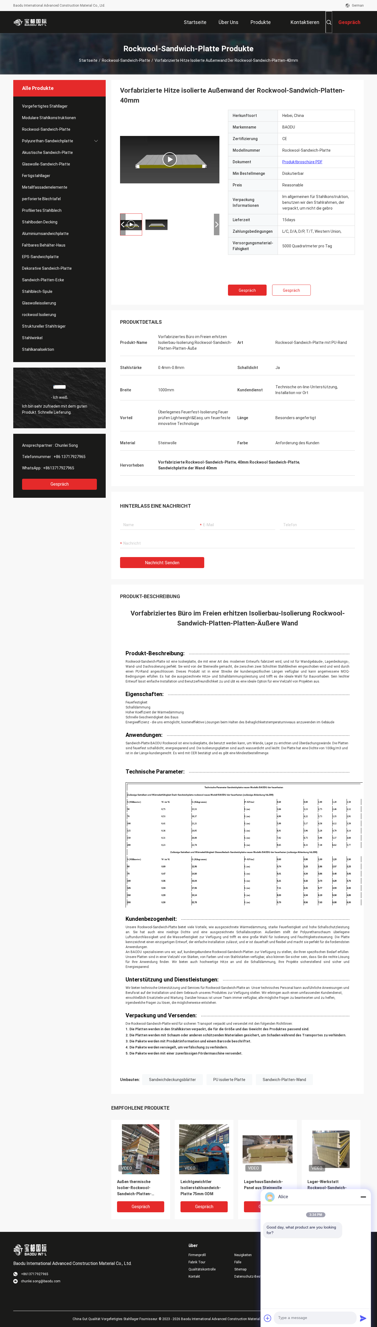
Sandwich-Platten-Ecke (43, 280)
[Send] (363, 1318)
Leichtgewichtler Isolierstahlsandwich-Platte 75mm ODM (200, 1187)
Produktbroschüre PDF (302, 162)
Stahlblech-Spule (37, 291)
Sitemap (240, 1269)
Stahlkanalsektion (38, 349)
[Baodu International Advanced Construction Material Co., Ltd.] (31, 22)
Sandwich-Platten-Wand (284, 1079)
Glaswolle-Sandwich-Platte (46, 164)
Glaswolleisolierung (39, 303)
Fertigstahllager (36, 175)
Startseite (88, 60)
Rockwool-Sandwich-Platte (126, 60)
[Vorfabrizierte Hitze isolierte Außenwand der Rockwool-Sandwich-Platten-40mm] (169, 159)
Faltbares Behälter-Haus (43, 245)
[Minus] (363, 1197)
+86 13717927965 (70, 456)
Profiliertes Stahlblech (42, 210)
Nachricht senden (162, 562)
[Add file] (268, 1318)
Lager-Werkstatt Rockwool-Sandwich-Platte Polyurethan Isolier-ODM (327, 1188)
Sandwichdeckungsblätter (172, 1079)
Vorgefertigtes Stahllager (45, 106)
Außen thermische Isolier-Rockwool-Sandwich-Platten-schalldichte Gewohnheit (140, 1188)
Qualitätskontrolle (202, 1269)
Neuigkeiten (243, 1255)
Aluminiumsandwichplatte (45, 233)
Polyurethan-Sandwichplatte (47, 141)
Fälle (237, 1262)
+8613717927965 (58, 468)
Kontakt (194, 1276)
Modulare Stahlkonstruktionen (49, 118)
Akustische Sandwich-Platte (47, 152)
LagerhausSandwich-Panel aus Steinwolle (263, 1184)
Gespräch (60, 484)
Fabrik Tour (197, 1262)
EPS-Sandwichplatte (40, 257)
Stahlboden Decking (39, 222)
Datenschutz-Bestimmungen (252, 1276)
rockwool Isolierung (39, 314)
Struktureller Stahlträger (44, 326)
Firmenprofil (197, 1255)
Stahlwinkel (32, 338)
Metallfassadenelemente (44, 187)
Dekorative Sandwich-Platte (47, 268)
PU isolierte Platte (229, 1079)
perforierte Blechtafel (41, 199)
